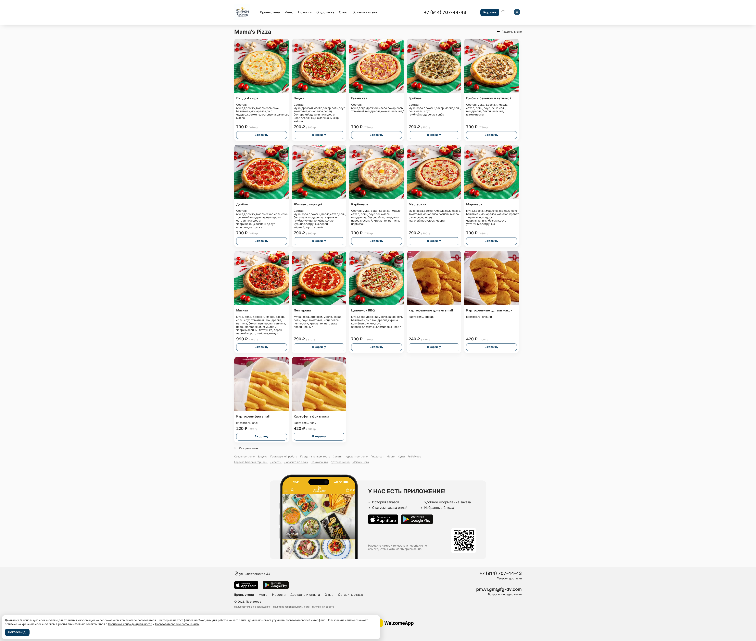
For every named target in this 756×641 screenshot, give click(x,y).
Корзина (489, 12)
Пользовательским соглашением (177, 624)
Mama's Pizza (360, 462)
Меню (288, 12)
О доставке (325, 12)
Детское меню (340, 462)
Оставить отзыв (364, 12)
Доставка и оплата (305, 595)
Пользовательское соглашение (252, 606)
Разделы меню (512, 31)
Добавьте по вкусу (296, 462)
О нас (343, 12)
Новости (305, 12)
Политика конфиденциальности (291, 606)
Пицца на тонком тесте (315, 456)
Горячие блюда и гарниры (251, 462)
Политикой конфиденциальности (130, 624)
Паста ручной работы (283, 456)
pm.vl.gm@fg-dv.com (499, 589)
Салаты (337, 456)
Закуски (263, 456)
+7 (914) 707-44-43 (445, 12)
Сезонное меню (244, 456)
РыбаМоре (414, 456)
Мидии (391, 456)
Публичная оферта (323, 606)
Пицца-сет (377, 456)
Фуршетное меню (356, 456)
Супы (401, 456)
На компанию (319, 462)
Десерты (276, 462)
